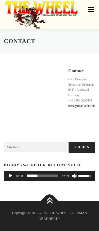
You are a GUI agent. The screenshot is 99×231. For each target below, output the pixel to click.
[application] (49, 176)
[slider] (42, 176)
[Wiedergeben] (10, 175)
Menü (89, 9)
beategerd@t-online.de (81, 106)
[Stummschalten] (74, 175)
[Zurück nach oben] (50, 201)
